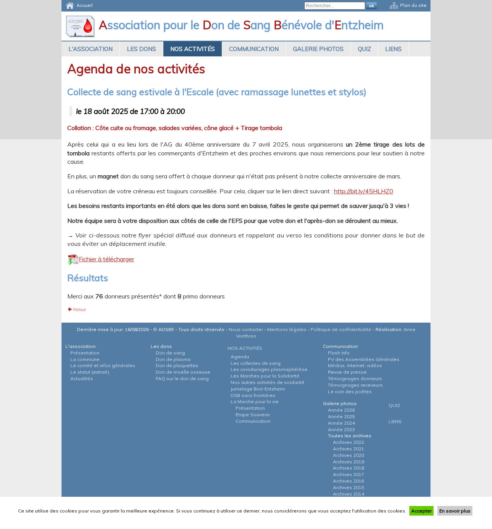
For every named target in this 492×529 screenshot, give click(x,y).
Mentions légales (286, 329)
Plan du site (413, 5)
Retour (79, 309)
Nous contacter (246, 329)
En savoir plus (454, 511)
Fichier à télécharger (106, 259)
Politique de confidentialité (341, 329)
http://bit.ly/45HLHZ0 (363, 191)
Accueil (84, 5)
